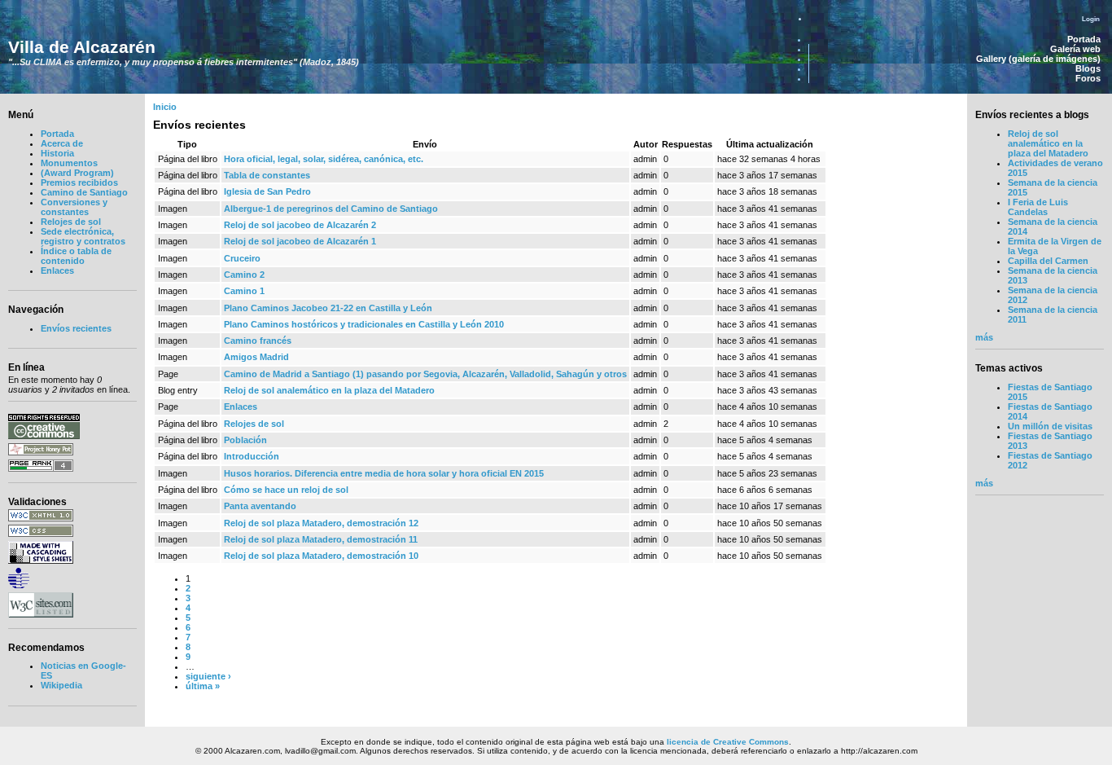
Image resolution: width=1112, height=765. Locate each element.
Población (245, 440)
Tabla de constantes (267, 175)
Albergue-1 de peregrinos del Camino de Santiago (331, 208)
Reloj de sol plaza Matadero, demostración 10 (321, 556)
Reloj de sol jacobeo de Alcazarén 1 (300, 241)
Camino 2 (244, 274)
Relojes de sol (71, 221)
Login (1091, 19)
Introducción (251, 456)
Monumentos (69, 163)
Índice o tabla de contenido (76, 256)
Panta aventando (260, 506)
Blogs (1088, 68)
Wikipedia (61, 685)
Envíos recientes (76, 328)
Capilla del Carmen (1048, 261)
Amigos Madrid (256, 357)
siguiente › (208, 676)
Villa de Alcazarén (81, 46)
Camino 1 (244, 291)
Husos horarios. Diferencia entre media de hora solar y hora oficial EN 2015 (384, 473)
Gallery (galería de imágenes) (1038, 59)
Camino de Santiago (84, 192)
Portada (1084, 39)
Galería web (1075, 49)
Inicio (165, 107)
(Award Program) (77, 173)
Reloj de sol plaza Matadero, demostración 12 (321, 523)
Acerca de (62, 143)
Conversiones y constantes (74, 207)
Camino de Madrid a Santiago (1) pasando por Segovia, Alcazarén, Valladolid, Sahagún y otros (425, 374)
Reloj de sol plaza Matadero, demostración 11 (321, 539)
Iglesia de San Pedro (267, 191)
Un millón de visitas (1050, 426)
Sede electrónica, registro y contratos (83, 236)
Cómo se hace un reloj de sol (286, 490)
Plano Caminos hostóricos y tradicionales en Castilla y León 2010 (364, 324)
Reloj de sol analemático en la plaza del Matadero (329, 390)
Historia (57, 153)
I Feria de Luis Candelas (1038, 207)
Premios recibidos (79, 182)
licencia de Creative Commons (728, 741)
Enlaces (57, 270)
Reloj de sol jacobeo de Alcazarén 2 (300, 225)
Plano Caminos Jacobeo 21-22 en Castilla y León (328, 308)
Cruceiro (242, 258)
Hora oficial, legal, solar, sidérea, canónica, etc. (323, 159)
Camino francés (257, 340)
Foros (1088, 78)
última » (203, 686)
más (984, 337)
